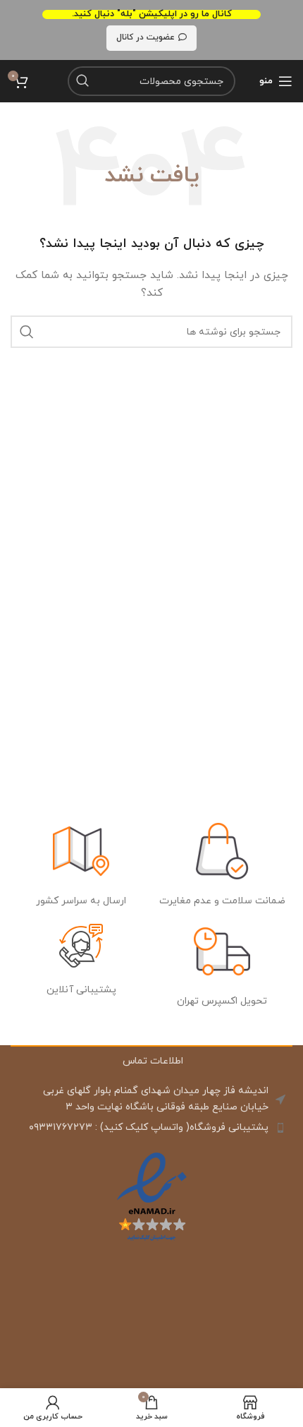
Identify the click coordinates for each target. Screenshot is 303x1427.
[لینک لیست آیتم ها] (151, 1128)
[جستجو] (82, 81)
